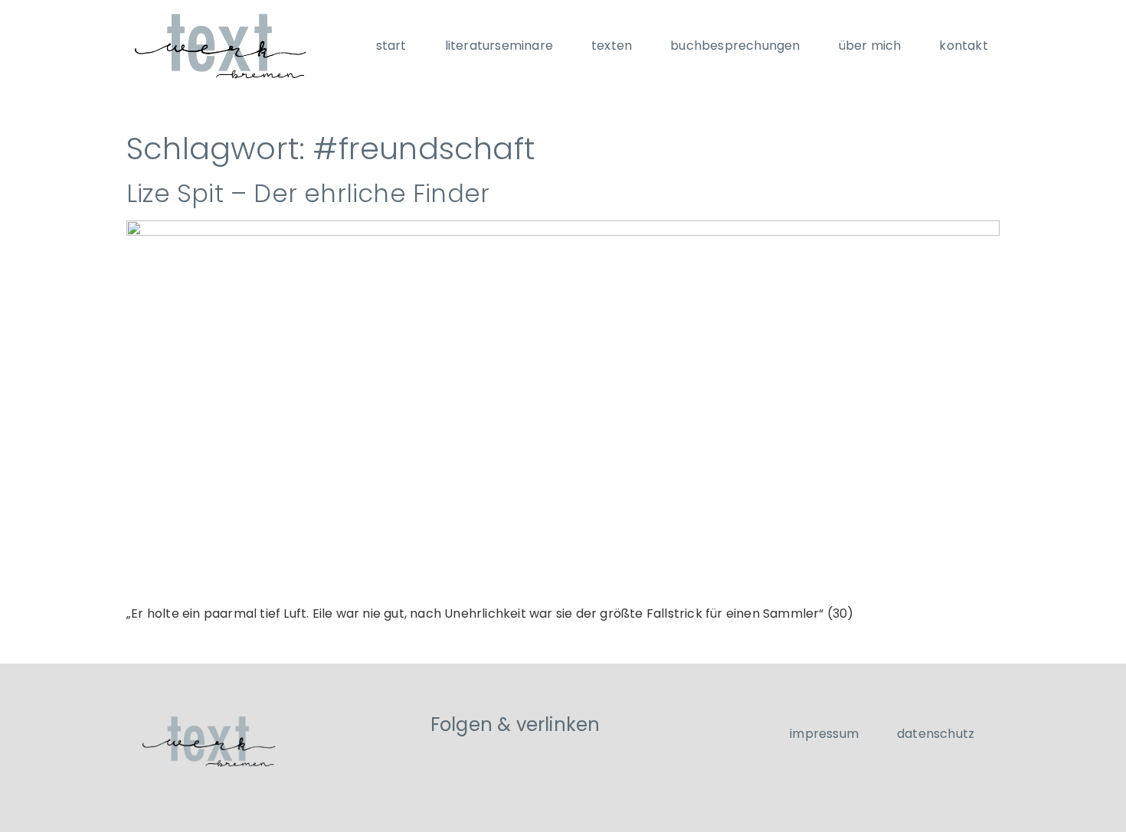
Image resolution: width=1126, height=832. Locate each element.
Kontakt (963, 45)
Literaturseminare (499, 45)
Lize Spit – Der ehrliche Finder (307, 193)
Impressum (824, 733)
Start (391, 45)
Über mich (870, 45)
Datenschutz (935, 733)
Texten (611, 45)
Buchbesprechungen (735, 45)
